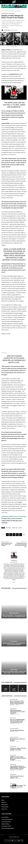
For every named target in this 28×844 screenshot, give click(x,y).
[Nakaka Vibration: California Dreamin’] (5, 739)
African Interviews (14, 728)
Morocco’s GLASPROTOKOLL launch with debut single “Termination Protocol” (14, 672)
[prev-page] (2, 677)
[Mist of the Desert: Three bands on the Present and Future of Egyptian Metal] (14, 604)
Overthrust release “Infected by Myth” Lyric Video (18, 749)
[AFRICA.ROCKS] (14, 2)
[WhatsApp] (17, 534)
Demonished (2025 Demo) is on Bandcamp (13, 516)
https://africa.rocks (14, 562)
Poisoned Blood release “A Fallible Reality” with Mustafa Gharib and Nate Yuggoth (18, 767)
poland (20, 527)
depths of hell (14, 527)
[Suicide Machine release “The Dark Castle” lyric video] (5, 786)
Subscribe (22, 685)
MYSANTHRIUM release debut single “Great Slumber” (6, 544)
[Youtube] (19, 840)
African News (13, 641)
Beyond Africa (7, 10)
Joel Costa (7, 30)
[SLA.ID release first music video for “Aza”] (5, 776)
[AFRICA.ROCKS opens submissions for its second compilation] (14, 632)
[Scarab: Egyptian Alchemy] (5, 730)
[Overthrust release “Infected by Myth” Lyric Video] (5, 748)
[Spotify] (12, 840)
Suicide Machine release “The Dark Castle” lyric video (18, 786)
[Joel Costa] (2, 30)
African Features (13, 613)
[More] (23, 534)
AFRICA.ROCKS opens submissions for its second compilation (14, 643)
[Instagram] (14, 581)
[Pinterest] (14, 534)
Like (5, 685)
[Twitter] (10, 534)
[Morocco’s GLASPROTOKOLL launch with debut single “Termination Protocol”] (14, 661)
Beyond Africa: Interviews (16, 10)
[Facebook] (7, 534)
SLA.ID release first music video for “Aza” (17, 776)
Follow (14, 685)
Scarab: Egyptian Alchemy (17, 730)
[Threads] (22, 840)
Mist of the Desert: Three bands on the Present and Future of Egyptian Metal (14, 615)
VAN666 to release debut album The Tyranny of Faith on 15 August (18, 758)
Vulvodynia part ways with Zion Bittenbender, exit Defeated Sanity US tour (21, 545)
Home (2, 10)
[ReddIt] (20, 534)
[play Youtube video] (14, 93)
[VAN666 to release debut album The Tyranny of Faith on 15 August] (5, 758)
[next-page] (5, 677)
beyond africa (8, 527)
